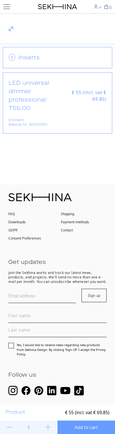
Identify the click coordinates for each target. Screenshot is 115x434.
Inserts (29, 57)
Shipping (67, 214)
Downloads (17, 222)
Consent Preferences (24, 238)
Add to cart (86, 427)
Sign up (94, 296)
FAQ (11, 214)
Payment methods (75, 222)
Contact (67, 230)
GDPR (12, 230)
